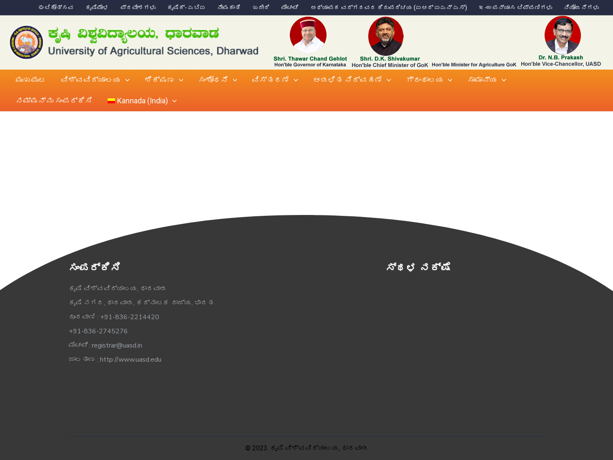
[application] (125, 80)
